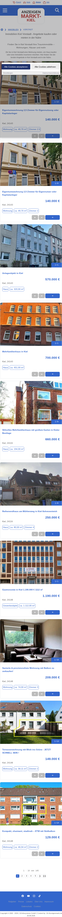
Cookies (37, 906)
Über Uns (38, 902)
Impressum (49, 902)
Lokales (29, 902)
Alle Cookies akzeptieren (16, 67)
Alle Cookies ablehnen (45, 67)
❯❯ (44, 876)
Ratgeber (12, 902)
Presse (21, 902)
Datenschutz (27, 906)
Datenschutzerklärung (51, 73)
